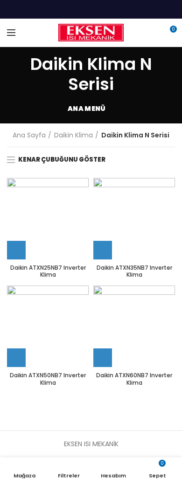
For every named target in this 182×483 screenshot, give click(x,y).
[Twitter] (79, 9)
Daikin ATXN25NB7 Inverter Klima (48, 271)
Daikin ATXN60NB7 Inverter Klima (134, 379)
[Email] (91, 9)
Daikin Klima (73, 135)
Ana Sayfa (29, 135)
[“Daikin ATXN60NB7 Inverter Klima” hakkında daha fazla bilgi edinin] (102, 357)
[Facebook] (68, 9)
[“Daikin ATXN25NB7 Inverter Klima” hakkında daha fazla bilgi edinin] (16, 250)
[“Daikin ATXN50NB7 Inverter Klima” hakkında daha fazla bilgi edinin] (16, 357)
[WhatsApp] (103, 9)
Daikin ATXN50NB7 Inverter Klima (48, 379)
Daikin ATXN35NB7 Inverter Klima (134, 271)
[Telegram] (114, 9)
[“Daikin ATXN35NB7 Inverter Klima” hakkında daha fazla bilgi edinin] (102, 250)
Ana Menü (86, 108)
